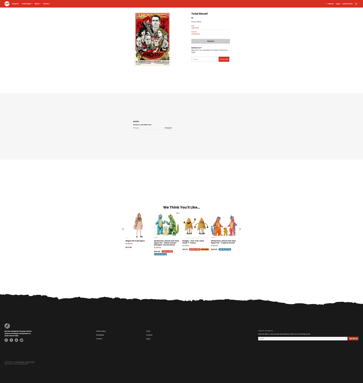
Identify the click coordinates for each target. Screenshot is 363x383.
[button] (123, 229)
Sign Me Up (353, 338)
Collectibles (26, 4)
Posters (46, 4)
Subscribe (224, 59)
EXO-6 (187, 245)
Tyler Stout (195, 28)
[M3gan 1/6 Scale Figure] (139, 225)
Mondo (130, 243)
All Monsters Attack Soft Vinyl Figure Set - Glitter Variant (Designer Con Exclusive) (166, 243)
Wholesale (100, 335)
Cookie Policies (30, 362)
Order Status (348, 4)
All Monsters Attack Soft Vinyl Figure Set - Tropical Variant (223, 242)
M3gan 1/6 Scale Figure (135, 241)
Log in (338, 4)
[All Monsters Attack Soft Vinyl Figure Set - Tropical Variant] (224, 225)
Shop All (15, 4)
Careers (99, 339)
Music (37, 4)
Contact (149, 335)
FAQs (148, 331)
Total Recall (195, 34)
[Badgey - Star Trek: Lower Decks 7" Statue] (195, 225)
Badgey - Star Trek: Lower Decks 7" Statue (193, 242)
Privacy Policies (19, 362)
